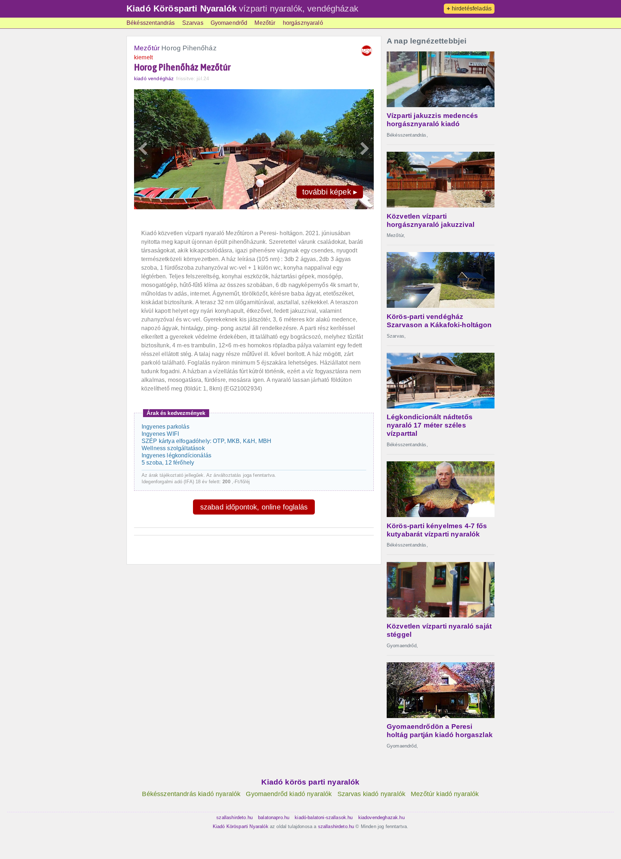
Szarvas (192, 23)
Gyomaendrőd (229, 23)
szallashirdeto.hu (234, 817)
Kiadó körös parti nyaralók (310, 782)
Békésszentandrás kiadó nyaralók (191, 794)
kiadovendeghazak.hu (381, 817)
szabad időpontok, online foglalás (254, 507)
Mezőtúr (264, 23)
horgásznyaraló (303, 23)
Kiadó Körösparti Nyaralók (181, 8)
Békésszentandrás (150, 23)
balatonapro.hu (273, 817)
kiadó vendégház (154, 78)
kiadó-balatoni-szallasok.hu (324, 817)
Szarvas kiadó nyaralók (371, 794)
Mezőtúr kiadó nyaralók (445, 794)
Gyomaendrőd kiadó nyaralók (289, 794)
